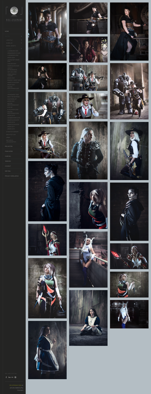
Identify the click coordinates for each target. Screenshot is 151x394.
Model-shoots (11, 46)
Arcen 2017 (11, 126)
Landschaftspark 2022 (13, 91)
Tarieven (8, 161)
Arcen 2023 (11, 78)
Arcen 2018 (11, 122)
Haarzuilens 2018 (13, 124)
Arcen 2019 (11, 115)
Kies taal (8, 171)
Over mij (8, 156)
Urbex (8, 137)
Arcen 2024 (11, 57)
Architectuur (11, 134)
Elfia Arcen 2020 (12, 109)
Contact (8, 166)
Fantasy (9, 48)
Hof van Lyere (12, 72)
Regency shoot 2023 (14, 80)
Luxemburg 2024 (12, 55)
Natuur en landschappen (11, 141)
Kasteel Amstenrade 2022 (13, 87)
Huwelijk (9, 43)
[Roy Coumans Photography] (14, 22)
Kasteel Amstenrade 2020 (13, 112)
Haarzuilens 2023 (13, 82)
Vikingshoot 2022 (13, 94)
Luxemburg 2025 (12, 51)
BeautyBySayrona (13, 97)
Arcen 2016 (11, 129)
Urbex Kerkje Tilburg (11, 75)
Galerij (7, 36)
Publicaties (9, 151)
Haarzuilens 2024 (13, 66)
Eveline (9, 107)
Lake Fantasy (11, 63)
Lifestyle (9, 40)
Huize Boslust (12, 99)
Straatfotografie (12, 131)
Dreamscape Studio (13, 53)
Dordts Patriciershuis (12, 69)
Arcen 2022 (11, 84)
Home (7, 31)
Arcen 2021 (11, 101)
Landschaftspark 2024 (13, 60)
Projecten (8, 146)
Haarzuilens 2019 (13, 120)
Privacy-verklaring (12, 176)
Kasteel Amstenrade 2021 (13, 104)
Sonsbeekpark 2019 (13, 118)
